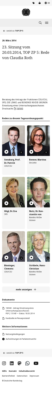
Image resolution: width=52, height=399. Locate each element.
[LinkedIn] (12, 363)
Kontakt (13, 371)
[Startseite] (26, 12)
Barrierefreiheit (8, 376)
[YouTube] (36, 363)
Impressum (34, 376)
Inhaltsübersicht (27, 371)
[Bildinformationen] (21, 152)
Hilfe (4, 371)
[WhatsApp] (27, 363)
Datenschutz (22, 376)
